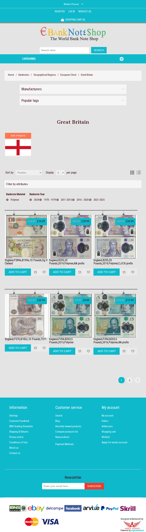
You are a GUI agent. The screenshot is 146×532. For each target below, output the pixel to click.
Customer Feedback (19, 421)
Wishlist (106, 437)
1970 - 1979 (50, 199)
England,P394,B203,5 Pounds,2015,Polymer (61, 341)
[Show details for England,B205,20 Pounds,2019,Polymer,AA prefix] (71, 237)
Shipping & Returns (18, 431)
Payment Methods (64, 444)
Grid (132, 172)
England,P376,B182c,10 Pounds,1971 (25, 339)
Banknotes (24, 74)
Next (137, 380)
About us (14, 447)
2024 (36, 199)
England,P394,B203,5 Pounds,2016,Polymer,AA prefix (111, 341)
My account (107, 415)
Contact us (14, 453)
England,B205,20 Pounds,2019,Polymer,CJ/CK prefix (113, 262)
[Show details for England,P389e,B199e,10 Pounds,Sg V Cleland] (26, 237)
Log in (71, 11)
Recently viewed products (68, 426)
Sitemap (13, 415)
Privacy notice (16, 437)
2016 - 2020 (83, 199)
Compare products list (66, 431)
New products (62, 437)
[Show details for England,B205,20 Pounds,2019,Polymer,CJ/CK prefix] (115, 237)
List (138, 172)
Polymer (15, 199)
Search (58, 415)
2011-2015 (66, 199)
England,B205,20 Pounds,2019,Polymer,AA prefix (66, 262)
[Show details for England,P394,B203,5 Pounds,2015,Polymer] (71, 315)
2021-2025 (99, 199)
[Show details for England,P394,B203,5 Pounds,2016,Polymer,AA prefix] (115, 315)
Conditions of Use (18, 442)
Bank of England (18, 135)
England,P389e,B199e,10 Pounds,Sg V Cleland (26, 262)
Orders (105, 421)
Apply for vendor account (114, 442)
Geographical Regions (45, 74)
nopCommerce (137, 530)
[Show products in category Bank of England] (18, 147)
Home (11, 74)
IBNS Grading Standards (21, 426)
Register (60, 11)
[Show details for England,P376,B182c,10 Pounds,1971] (26, 315)
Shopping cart (109, 431)
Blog (57, 421)
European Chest (68, 74)
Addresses (107, 426)
